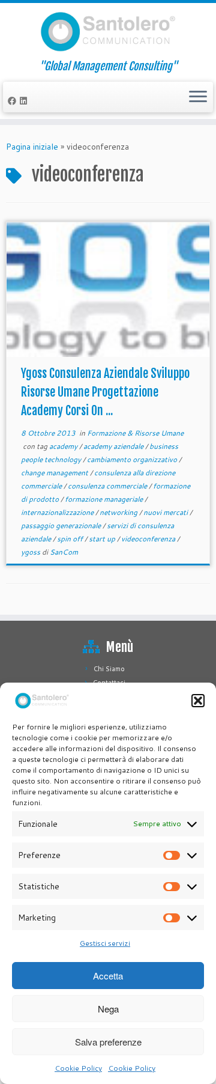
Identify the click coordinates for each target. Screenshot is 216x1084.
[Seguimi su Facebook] (14, 101)
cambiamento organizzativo (133, 459)
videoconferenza (149, 539)
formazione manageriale (105, 499)
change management (55, 472)
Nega (108, 1008)
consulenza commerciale (108, 486)
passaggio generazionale (62, 525)
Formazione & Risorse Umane (135, 433)
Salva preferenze (108, 1041)
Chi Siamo (109, 669)
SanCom (64, 552)
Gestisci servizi (105, 943)
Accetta (108, 975)
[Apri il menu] (198, 97)
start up (103, 539)
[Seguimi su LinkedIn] (25, 101)
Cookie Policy (78, 1068)
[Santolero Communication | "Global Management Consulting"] (108, 31)
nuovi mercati (166, 512)
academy (64, 446)
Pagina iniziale (32, 147)
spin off (71, 539)
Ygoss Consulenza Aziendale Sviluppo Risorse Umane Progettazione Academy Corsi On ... (105, 392)
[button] (198, 701)
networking (119, 512)
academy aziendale (114, 446)
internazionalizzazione (58, 512)
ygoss (31, 552)
